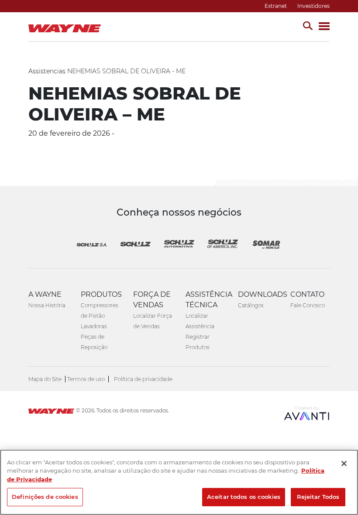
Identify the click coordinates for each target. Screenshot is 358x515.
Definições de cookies (45, 496)
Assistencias (46, 71)
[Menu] (324, 27)
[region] (179, 482)
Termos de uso (86, 379)
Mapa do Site (45, 379)
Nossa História (46, 305)
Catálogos (251, 305)
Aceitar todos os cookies (243, 496)
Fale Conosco (307, 305)
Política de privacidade (143, 379)
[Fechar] (344, 463)
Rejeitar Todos (318, 496)
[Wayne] (51, 412)
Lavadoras (94, 326)
